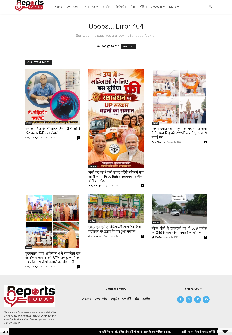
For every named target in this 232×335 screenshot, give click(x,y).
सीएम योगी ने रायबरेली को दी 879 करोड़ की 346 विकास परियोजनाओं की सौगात (179, 230)
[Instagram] (189, 299)
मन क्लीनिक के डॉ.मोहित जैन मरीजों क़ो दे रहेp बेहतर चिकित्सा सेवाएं (52, 131)
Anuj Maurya (31, 137)
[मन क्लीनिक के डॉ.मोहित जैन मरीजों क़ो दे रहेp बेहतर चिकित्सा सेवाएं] (52, 97)
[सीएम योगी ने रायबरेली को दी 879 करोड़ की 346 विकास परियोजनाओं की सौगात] (179, 209)
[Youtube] (206, 299)
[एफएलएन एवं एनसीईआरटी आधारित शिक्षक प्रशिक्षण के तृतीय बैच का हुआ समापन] (116, 208)
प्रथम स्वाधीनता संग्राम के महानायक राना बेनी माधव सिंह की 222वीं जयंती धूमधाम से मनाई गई (179, 133)
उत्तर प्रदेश (93, 166)
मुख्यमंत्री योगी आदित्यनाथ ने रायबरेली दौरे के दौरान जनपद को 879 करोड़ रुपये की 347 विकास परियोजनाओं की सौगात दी (52, 257)
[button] (210, 7)
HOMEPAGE (128, 46)
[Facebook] (180, 299)
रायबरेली (28, 123)
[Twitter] (197, 299)
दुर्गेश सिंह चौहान (157, 237)
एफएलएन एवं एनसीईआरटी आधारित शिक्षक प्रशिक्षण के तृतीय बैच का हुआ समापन (116, 229)
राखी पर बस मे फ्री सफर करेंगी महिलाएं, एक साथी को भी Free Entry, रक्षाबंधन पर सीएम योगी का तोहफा (116, 176)
